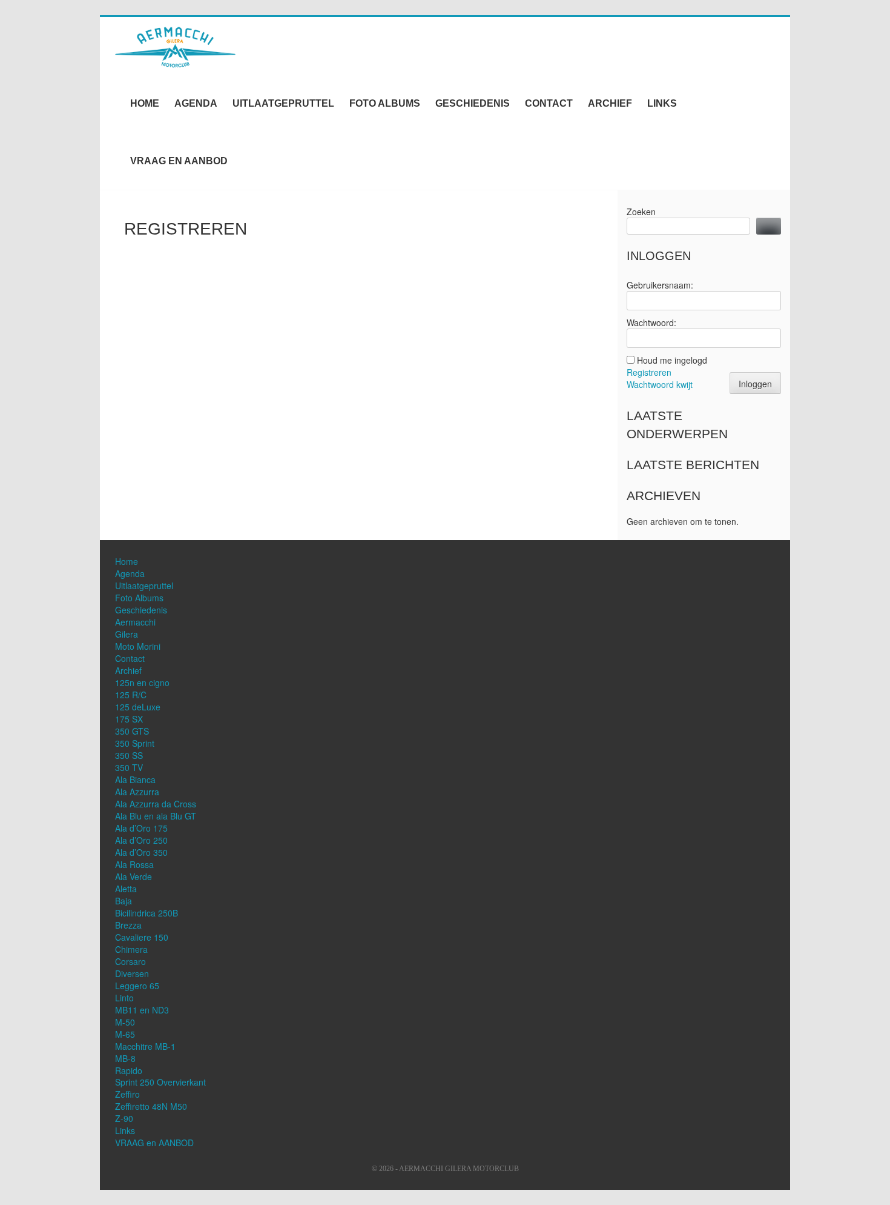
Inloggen (755, 384)
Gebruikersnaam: (660, 285)
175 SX (129, 719)
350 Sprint (134, 743)
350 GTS (132, 731)
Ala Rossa (134, 864)
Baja (123, 901)
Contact (549, 103)
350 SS (129, 755)
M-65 (125, 1034)
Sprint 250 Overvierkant (160, 1082)
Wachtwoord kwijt (660, 384)
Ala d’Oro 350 (141, 852)
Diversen (132, 973)
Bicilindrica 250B (146, 913)
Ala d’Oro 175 (141, 828)
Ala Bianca (135, 779)
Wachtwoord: (651, 322)
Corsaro (130, 961)
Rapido (128, 1070)
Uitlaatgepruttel (283, 103)
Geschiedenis (472, 103)
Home (144, 103)
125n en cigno (142, 682)
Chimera (131, 949)
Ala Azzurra (137, 792)
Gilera (126, 634)
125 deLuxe (137, 707)
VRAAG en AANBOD (179, 161)
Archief (610, 103)
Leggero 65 (137, 986)
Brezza (128, 925)
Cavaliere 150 (141, 937)
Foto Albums (384, 103)
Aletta (126, 889)
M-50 (125, 1022)
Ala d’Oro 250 (141, 840)
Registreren (649, 372)
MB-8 (125, 1058)
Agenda (195, 103)
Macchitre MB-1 (145, 1046)
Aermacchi (135, 622)
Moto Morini (137, 646)
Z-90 (124, 1118)
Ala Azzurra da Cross (155, 804)
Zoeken (641, 211)
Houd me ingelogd (672, 360)
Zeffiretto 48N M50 (151, 1106)
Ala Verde (133, 876)
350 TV (129, 767)
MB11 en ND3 (142, 1010)
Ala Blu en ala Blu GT (155, 816)
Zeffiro (127, 1094)
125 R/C (131, 695)
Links (662, 103)
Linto (124, 998)
